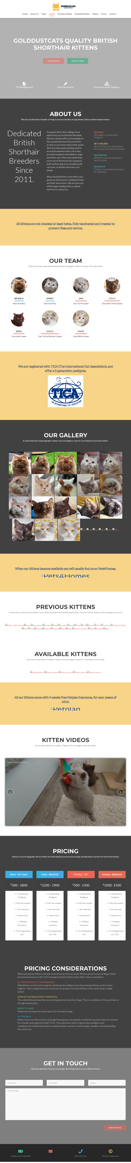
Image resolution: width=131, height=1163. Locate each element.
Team (43, 14)
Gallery (52, 14)
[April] (83, 529)
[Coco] (43, 507)
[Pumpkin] (62, 625)
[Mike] (106, 628)
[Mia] (43, 485)
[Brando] (20, 463)
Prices (103, 14)
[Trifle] (97, 625)
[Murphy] (46, 628)
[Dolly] (46, 529)
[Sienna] (38, 628)
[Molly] (62, 628)
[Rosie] (70, 625)
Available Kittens (82, 14)
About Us (34, 14)
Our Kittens (78, 61)
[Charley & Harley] (118, 625)
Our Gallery (53, 61)
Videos (95, 14)
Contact (112, 14)
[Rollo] (54, 625)
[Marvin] (90, 625)
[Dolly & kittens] (37, 672)
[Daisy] (102, 529)
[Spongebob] (36, 625)
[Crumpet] (106, 625)
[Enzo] (25, 628)
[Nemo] (27, 625)
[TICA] (65, 390)
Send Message (115, 1128)
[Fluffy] (14, 625)
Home (25, 14)
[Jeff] (83, 625)
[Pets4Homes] (65, 575)
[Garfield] (46, 625)
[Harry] (88, 463)
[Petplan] (65, 708)
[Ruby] (91, 628)
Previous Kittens (65, 14)
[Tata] (31, 628)
